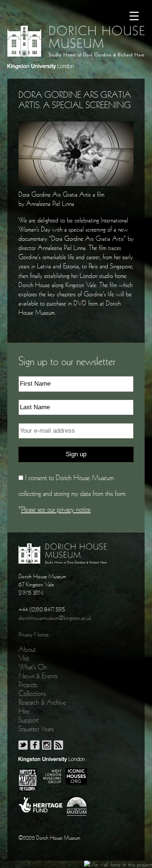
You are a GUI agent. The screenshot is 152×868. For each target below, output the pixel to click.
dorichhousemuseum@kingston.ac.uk (54, 617)
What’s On (32, 666)
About (27, 649)
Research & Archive (42, 702)
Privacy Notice (33, 634)
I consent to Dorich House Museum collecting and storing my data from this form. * (72, 493)
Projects (27, 684)
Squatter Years (35, 728)
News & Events (38, 675)
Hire (24, 711)
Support (28, 719)
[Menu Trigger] (134, 16)
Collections (32, 693)
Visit (23, 658)
